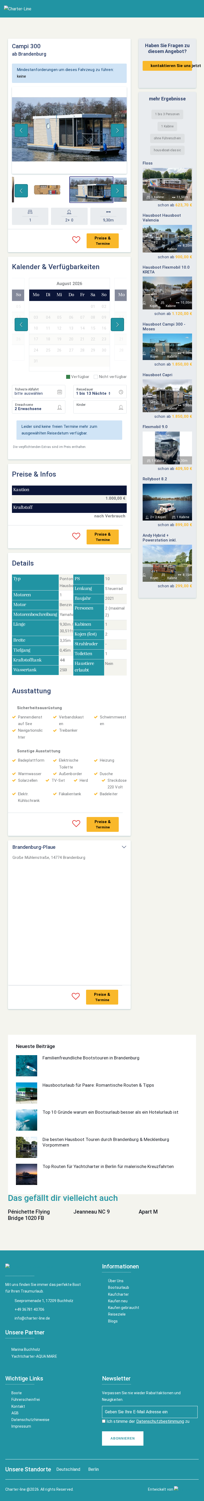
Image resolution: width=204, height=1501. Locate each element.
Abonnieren (122, 1438)
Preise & (103, 241)
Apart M (148, 1212)
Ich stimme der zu (147, 1421)
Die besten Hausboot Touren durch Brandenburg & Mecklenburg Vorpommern (105, 1142)
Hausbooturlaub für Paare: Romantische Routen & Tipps (98, 1085)
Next (117, 130)
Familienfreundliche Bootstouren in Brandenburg (90, 1057)
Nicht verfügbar (113, 376)
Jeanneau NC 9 (91, 1212)
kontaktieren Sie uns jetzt (171, 65)
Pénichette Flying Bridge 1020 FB (29, 1215)
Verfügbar (80, 376)
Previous (21, 130)
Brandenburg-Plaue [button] (34, 847)
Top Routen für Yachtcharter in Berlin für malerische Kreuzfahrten (108, 1166)
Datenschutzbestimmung (160, 1421)
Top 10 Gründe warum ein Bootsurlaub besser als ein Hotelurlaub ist (110, 1112)
